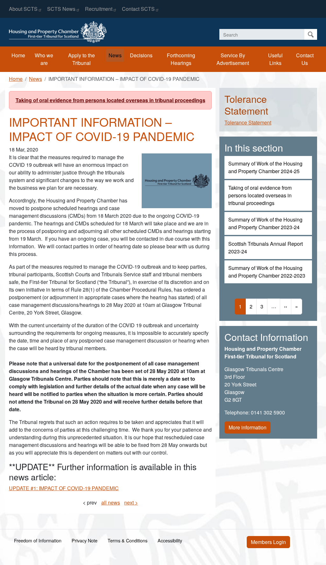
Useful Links (275, 59)
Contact (138, 8)
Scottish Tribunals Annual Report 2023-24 (265, 247)
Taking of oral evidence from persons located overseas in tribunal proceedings (110, 100)
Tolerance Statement (247, 122)
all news (110, 502)
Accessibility (170, 540)
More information (247, 427)
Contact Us (305, 59)
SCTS (61, 8)
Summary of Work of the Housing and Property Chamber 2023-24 (265, 223)
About (23, 8)
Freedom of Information (37, 540)
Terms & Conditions (127, 540)
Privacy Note (84, 540)
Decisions (141, 55)
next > (131, 502)
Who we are (44, 59)
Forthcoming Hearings (181, 59)
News (115, 55)
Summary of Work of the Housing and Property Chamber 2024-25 (265, 167)
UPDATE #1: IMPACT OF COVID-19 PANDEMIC (64, 488)
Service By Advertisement (232, 59)
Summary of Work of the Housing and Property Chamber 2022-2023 (266, 271)
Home (18, 55)
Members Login (268, 542)
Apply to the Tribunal (81, 59)
